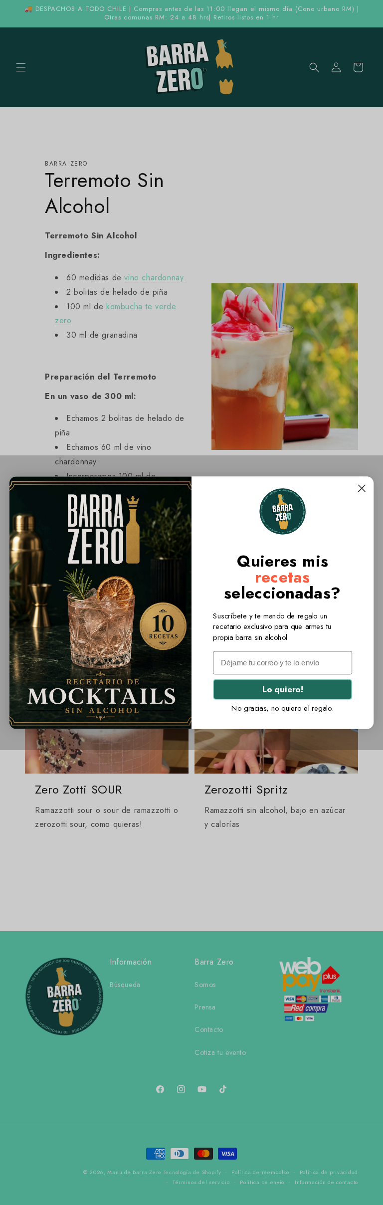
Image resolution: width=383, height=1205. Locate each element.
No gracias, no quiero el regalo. (282, 708)
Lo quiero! (282, 689)
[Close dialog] (362, 488)
